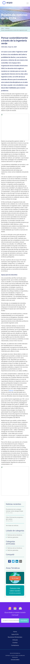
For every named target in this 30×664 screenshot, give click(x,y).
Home (15, 631)
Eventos (15, 642)
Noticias (7, 28)
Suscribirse (24, 620)
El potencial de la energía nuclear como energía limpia (14, 510)
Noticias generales (12, 537)
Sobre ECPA (15, 634)
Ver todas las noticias (12, 525)
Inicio (2, 28)
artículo (11, 390)
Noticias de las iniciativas (14, 535)
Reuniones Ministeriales (15, 637)
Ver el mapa (15, 578)
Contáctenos (15, 645)
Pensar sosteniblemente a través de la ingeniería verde (14, 30)
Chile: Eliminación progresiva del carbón (14, 518)
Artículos (15, 640)
